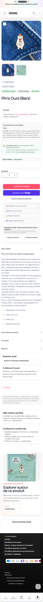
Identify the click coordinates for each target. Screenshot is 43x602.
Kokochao (8, 575)
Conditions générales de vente (15, 548)
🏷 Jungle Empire (8, 82)
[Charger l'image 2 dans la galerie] (21, 70)
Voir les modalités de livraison (25, 152)
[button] (39, 13)
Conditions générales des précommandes (19, 551)
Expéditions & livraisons (13, 542)
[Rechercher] (33, 13)
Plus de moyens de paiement (21, 198)
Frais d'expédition (22, 114)
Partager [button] (7, 387)
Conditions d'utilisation (13, 554)
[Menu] (4, 13)
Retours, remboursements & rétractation (19, 545)
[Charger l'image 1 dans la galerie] (8, 70)
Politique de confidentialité (15, 581)
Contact (7, 539)
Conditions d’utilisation (15, 583)
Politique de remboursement (16, 578)
